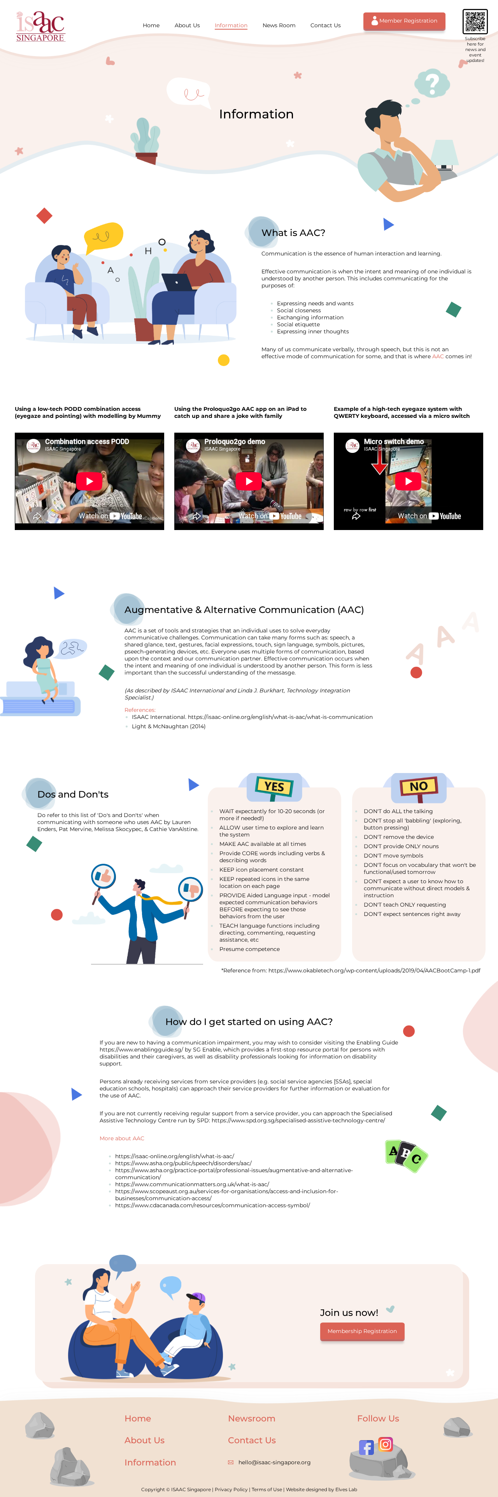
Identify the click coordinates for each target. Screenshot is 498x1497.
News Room (279, 25)
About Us (187, 25)
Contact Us (325, 25)
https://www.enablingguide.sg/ (141, 1049)
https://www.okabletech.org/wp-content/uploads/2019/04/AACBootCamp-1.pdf (374, 970)
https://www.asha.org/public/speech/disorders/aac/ (183, 1163)
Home (151, 25)
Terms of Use (267, 1489)
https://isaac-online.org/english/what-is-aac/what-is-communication (280, 716)
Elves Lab (346, 1489)
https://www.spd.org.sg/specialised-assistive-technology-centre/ (298, 1120)
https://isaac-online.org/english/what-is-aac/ (174, 1156)
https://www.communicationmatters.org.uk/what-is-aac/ (192, 1184)
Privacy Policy (231, 1489)
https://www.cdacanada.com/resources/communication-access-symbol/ (212, 1205)
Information (231, 25)
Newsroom (251, 1418)
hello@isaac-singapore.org (274, 1462)
